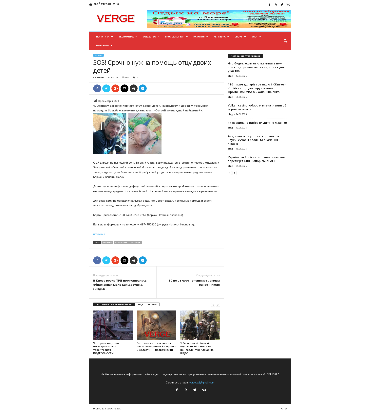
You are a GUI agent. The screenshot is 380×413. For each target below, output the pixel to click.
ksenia (100, 77)
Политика (102, 36)
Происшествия (174, 36)
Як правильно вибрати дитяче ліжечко (257, 123)
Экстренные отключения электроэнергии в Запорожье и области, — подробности (156, 346)
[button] (285, 41)
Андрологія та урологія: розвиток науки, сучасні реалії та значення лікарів (253, 140)
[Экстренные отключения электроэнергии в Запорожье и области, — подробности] (156, 325)
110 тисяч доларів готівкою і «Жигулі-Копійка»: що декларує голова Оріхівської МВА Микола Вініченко (257, 88)
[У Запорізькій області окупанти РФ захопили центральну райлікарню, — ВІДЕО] (200, 325)
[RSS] (276, 5)
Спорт (238, 36)
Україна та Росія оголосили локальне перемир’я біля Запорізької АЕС (256, 159)
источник (99, 234)
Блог (255, 36)
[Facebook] (269, 5)
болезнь (107, 242)
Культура (220, 36)
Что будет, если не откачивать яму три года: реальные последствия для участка (256, 67)
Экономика (126, 36)
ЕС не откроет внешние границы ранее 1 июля (194, 282)
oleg (230, 75)
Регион (98, 55)
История (199, 36)
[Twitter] (282, 5)
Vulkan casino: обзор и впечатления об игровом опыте (257, 107)
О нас (284, 408)
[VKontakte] (288, 5)
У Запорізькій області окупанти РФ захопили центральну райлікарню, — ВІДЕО (199, 348)
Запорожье (121, 242)
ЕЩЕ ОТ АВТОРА (147, 304)
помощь (135, 242)
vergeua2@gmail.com (201, 382)
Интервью (102, 45)
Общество (149, 36)
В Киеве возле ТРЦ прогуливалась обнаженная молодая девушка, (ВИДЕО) (120, 284)
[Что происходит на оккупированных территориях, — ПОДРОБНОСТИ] (113, 325)
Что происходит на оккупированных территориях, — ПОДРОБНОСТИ (106, 348)
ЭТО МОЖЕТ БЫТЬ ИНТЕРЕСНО (114, 304)
